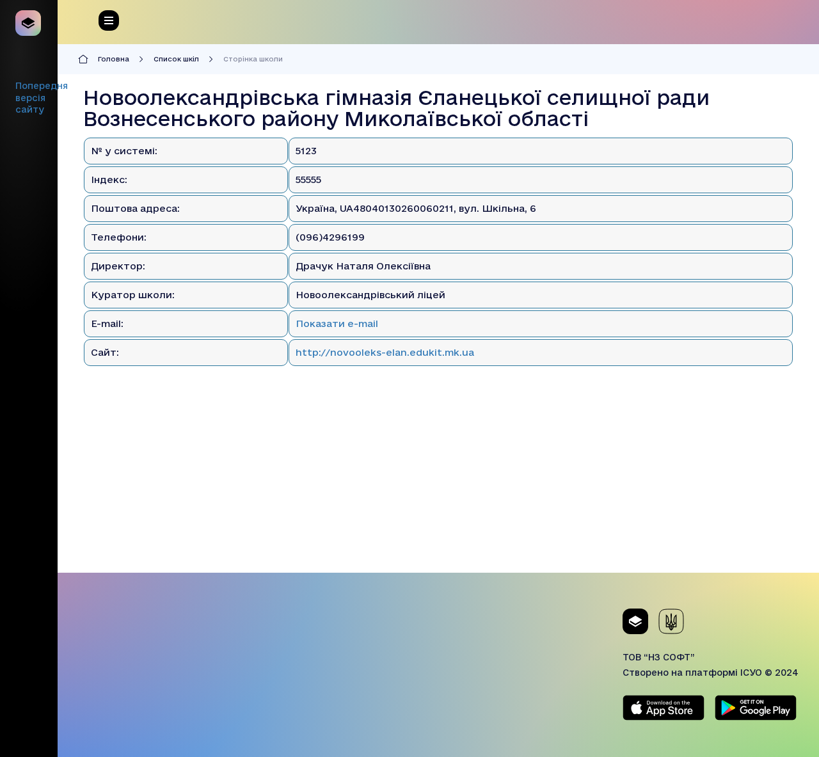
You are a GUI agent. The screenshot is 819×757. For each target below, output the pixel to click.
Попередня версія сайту (41, 98)
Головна (113, 59)
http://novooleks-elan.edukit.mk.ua (385, 352)
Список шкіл (176, 59)
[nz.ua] (28, 23)
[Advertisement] (438, 483)
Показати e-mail (337, 323)
